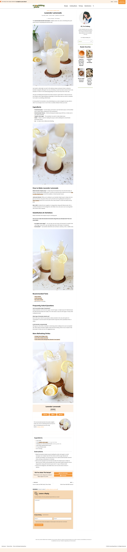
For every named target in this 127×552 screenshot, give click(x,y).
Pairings (81, 6)
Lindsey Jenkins (45, 15)
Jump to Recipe (50, 18)
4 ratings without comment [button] (51, 489)
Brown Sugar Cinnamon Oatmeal (81, 80)
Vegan (58, 10)
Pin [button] (53, 414)
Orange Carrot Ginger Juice (41, 336)
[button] (51, 409)
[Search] (91, 41)
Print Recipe (57, 18)
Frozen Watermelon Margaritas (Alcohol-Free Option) (47, 339)
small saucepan (38, 298)
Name (36, 518)
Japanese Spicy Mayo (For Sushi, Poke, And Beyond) (81, 62)
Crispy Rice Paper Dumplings (89, 61)
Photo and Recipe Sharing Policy (19, 546)
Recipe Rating (38, 515)
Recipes (66, 6)
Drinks (48, 10)
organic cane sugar (43, 442)
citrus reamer (36, 200)
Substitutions (87, 6)
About (112, 1)
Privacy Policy (9, 546)
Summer (54, 10)
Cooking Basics (73, 6)
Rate (61, 414)
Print (46, 414)
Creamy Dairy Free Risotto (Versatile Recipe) (89, 81)
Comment (37, 500)
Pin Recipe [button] (63, 475)
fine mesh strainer (38, 299)
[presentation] (81, 53)
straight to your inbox (21, 1)
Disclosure (4, 546)
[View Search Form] (93, 6)
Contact (115, 1)
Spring (51, 10)
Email (55, 518)
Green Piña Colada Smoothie (41, 337)
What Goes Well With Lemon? (66, 483)
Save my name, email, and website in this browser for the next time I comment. (51, 521)
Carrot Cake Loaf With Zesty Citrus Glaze (42, 483)
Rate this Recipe (64, 473)
